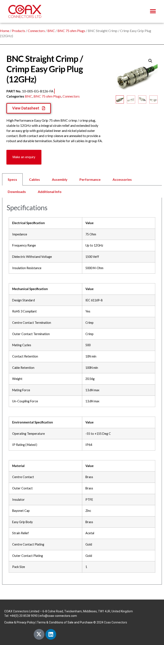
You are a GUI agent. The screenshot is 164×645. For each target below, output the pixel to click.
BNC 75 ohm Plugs (71, 31)
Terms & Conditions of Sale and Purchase (65, 622)
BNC (51, 31)
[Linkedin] (50, 634)
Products (18, 31)
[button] (153, 11)
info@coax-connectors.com (58, 615)
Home (4, 31)
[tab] (82, 185)
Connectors (36, 31)
